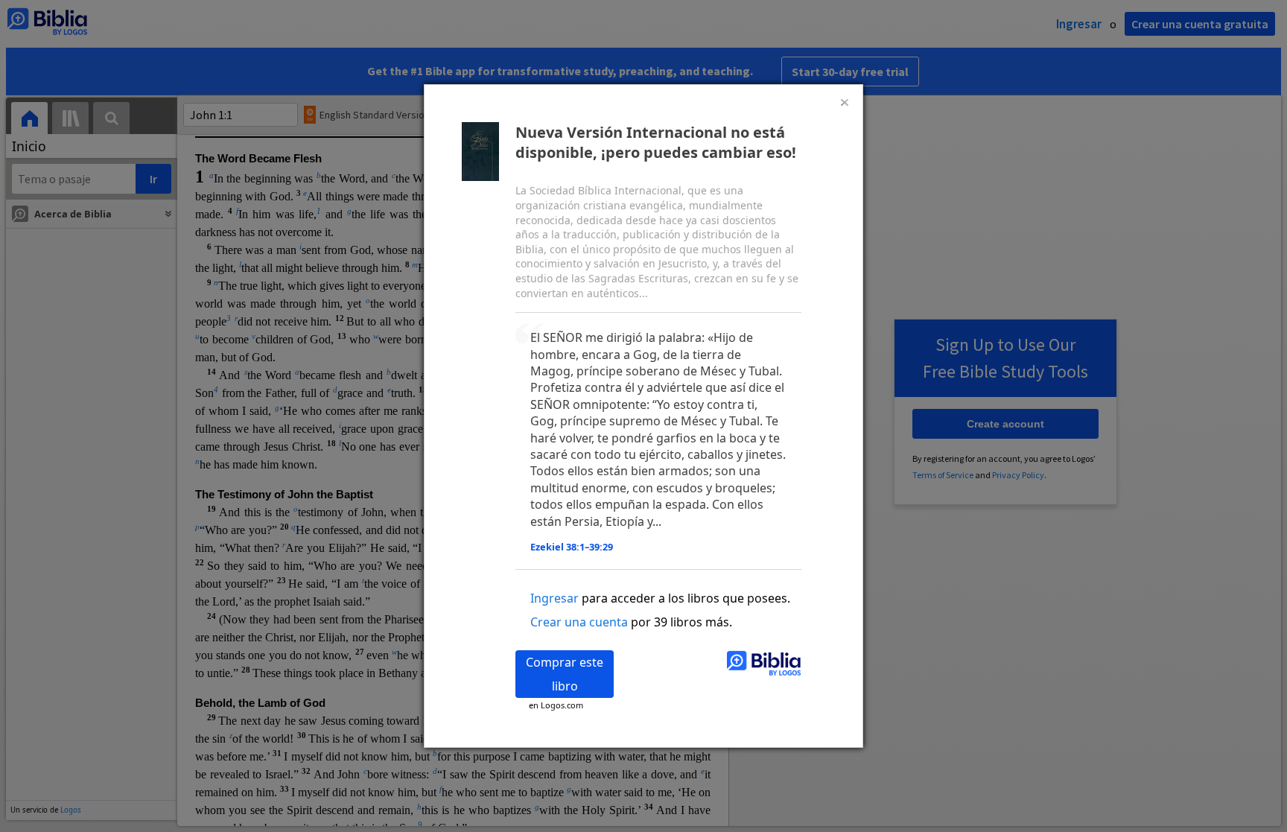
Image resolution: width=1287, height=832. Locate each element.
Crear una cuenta (579, 622)
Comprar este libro (564, 674)
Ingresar (554, 598)
